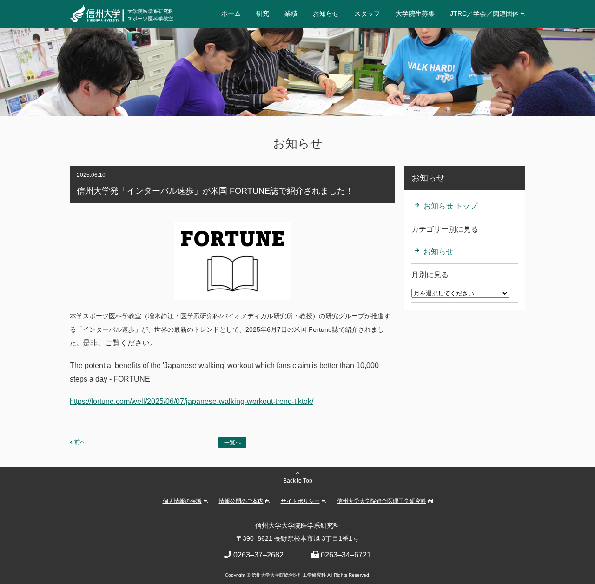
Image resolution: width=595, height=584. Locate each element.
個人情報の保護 (182, 501)
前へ (80, 442)
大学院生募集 (415, 13)
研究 (262, 13)
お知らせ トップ (450, 206)
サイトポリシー (300, 501)
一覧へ (232, 442)
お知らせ (326, 13)
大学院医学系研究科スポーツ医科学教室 (150, 14)
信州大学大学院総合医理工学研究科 (381, 501)
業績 (291, 13)
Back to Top (297, 480)
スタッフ (367, 13)
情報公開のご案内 (241, 501)
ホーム (231, 13)
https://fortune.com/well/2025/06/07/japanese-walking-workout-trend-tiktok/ (191, 401)
